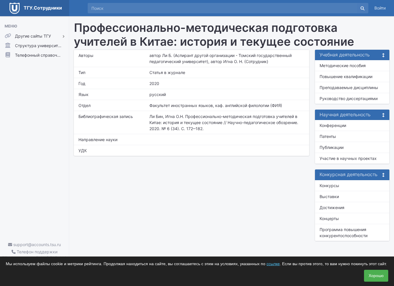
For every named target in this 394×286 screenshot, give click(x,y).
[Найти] (362, 8)
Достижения (332, 207)
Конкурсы (329, 185)
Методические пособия (343, 65)
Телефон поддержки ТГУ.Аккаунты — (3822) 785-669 (34, 254)
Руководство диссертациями (349, 98)
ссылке (273, 263)
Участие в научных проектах (348, 158)
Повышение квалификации (346, 76)
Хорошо (376, 275)
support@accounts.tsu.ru (36, 244)
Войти (380, 7)
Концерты (329, 218)
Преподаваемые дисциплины (349, 87)
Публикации (332, 147)
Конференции (333, 125)
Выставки (329, 196)
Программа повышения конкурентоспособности (343, 232)
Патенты (328, 136)
